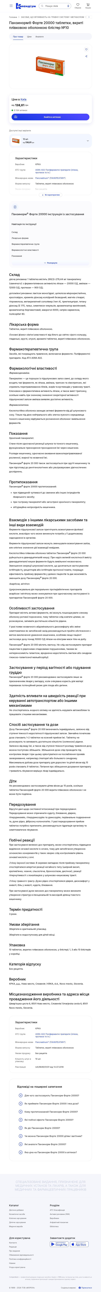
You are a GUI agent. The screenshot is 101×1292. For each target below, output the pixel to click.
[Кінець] (89, 17)
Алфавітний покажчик (59, 1222)
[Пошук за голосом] (68, 5)
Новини (12, 1263)
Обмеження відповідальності (21, 1255)
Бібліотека (54, 1226)
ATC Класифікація (57, 1210)
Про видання (14, 1251)
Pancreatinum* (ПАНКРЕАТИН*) (50, 178)
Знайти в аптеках (52, 117)
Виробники (54, 1218)
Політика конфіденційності (20, 1259)
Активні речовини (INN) (60, 1214)
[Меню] (11, 6)
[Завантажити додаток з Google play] (59, 1244)
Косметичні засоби (17, 1214)
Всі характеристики (52, 195)
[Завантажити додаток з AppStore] (79, 1244)
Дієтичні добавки (16, 1210)
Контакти (13, 1243)
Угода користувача (17, 1267)
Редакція (13, 1247)
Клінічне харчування (17, 1218)
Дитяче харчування (17, 1222)
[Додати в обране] (86, 49)
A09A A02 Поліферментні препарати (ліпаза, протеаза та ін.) (56, 171)
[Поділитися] (86, 56)
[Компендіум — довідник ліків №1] (26, 6)
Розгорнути (52, 263)
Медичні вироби (16, 1226)
